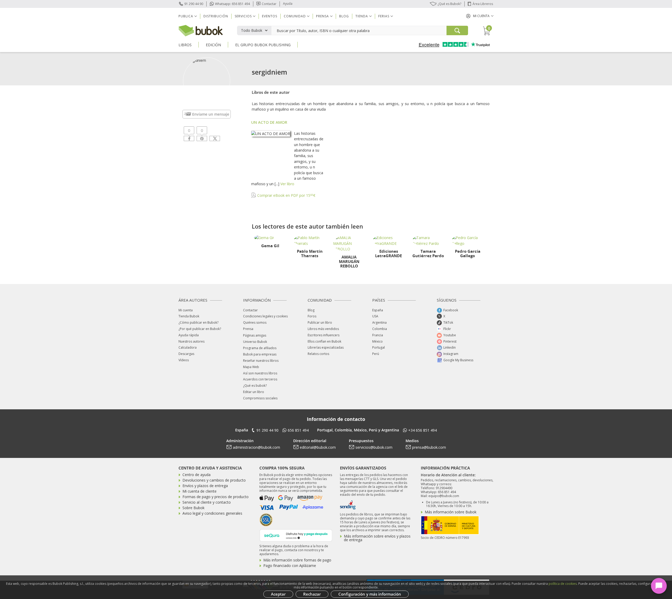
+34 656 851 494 (422, 430)
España (377, 310)
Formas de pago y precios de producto (215, 496)
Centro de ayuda (196, 474)
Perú (375, 354)
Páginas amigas (254, 335)
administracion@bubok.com (256, 447)
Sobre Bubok (193, 507)
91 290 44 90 (193, 4)
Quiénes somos (254, 322)
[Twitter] (214, 138)
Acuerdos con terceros (260, 379)
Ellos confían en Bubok (324, 341)
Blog (344, 16)
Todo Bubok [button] (251, 30)
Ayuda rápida (188, 335)
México (377, 341)
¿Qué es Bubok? (449, 4)
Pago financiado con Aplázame (289, 565)
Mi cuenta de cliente (199, 491)
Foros (312, 316)
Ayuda (287, 3)
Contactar (269, 4)
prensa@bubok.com (429, 447)
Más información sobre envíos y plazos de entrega (377, 538)
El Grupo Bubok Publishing (263, 44)
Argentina (379, 322)
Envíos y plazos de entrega (205, 485)
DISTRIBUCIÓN (215, 16)
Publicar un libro (320, 322)
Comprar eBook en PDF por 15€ (285, 195)
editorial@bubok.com (318, 447)
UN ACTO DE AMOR (269, 122)
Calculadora (187, 347)
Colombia (379, 329)
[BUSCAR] (457, 30)
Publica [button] (185, 16)
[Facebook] (189, 138)
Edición (213, 44)
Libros (185, 44)
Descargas (186, 354)
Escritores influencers (323, 335)
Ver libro (287, 183)
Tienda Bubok (188, 316)
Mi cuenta (185, 310)
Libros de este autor (271, 92)
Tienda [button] (361, 16)
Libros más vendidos (323, 329)
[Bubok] (200, 30)
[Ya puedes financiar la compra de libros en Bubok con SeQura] (295, 534)
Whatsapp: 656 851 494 (232, 4)
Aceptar (278, 594)
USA (375, 316)
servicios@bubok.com (373, 447)
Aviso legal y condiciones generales (212, 513)
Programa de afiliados (259, 348)
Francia (377, 335)
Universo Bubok (255, 341)
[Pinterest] (202, 138)
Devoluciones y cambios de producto (214, 480)
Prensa (248, 329)
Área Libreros (482, 4)
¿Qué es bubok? (255, 385)
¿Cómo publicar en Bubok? (198, 322)
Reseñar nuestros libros (261, 360)
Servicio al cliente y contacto (206, 502)
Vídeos (183, 360)
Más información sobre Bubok (450, 511)
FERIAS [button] (383, 16)
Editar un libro (253, 392)
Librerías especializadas (326, 347)
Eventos (269, 16)
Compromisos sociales (260, 398)
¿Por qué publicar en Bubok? (199, 329)
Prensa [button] (322, 16)
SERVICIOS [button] (243, 16)
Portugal (378, 347)
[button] (480, 16)
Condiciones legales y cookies (265, 316)
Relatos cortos (318, 354)
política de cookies (563, 583)
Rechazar (312, 594)
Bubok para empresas (259, 354)
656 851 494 (298, 430)
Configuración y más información (369, 594)
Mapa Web (251, 367)
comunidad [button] (295, 16)
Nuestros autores (191, 341)
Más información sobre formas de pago (297, 559)
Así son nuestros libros (260, 373)
